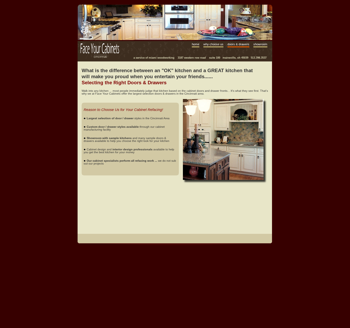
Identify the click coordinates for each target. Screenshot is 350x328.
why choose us (213, 44)
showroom (260, 44)
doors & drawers (238, 44)
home (195, 44)
